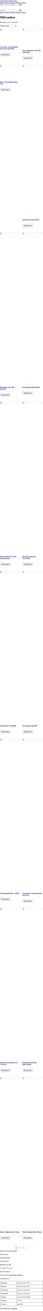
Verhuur (6, 3)
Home (2, 3)
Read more (5, 55)
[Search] (20, 5)
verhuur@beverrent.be (15, 1275)
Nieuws (18, 3)
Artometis (14, 1308)
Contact (23, 3)
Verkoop (12, 3)
